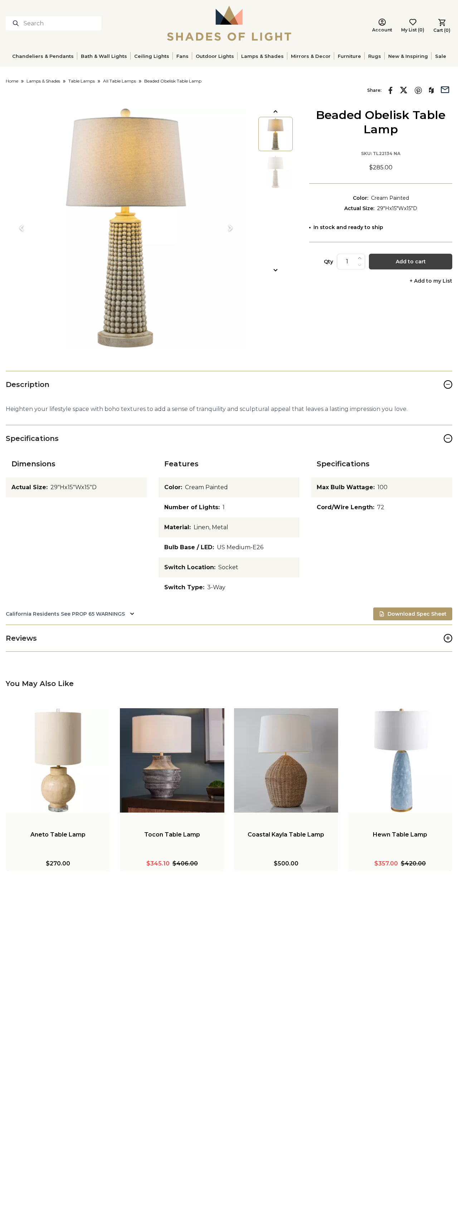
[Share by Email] (445, 89)
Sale (440, 56)
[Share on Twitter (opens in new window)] (404, 90)
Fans (182, 56)
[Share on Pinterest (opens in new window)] (418, 90)
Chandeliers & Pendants (43, 56)
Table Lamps (81, 81)
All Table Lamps (119, 81)
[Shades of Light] (229, 23)
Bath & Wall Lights (104, 56)
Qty (328, 261)
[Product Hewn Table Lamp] (400, 760)
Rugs (374, 56)
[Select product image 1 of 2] (275, 134)
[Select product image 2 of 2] (275, 172)
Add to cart (411, 261)
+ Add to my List (431, 281)
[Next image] (230, 228)
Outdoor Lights (215, 56)
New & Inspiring (408, 56)
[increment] (359, 258)
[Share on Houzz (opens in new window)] (431, 90)
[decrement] (359, 265)
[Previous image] (21, 228)
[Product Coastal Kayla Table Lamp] (286, 760)
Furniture (349, 56)
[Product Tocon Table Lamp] (172, 760)
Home (12, 81)
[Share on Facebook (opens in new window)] (391, 90)
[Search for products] (17, 23)
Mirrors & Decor (311, 56)
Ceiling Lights (151, 56)
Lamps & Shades (262, 56)
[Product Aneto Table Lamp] (58, 760)
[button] (126, 228)
